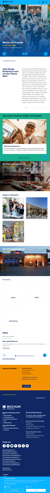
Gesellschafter (8, 415)
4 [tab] (24, 157)
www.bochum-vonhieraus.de (10, 454)
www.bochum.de (7, 470)
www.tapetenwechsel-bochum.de (12, 459)
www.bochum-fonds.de (9, 461)
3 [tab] (26, 53)
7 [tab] (29, 157)
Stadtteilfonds (8, 423)
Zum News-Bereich (9, 359)
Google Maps (26, 386)
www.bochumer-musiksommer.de (12, 455)
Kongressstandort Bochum (11, 428)
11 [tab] (31, 355)
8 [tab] (26, 355)
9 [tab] (28, 355)
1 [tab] (23, 53)
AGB (5, 476)
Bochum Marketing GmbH (11, 413)
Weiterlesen (6, 348)
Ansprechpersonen (9, 417)
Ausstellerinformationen (10, 419)
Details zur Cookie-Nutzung (9, 484)
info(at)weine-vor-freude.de (29, 377)
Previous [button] (4, 54)
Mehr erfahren (9, 261)
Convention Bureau (9, 425)
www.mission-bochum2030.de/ (11, 464)
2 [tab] (25, 53)
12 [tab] (33, 355)
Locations (6, 430)
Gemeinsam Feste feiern (9, 61)
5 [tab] (26, 157)
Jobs (5, 421)
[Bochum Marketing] (8, 2)
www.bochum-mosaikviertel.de (11, 463)
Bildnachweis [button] (40, 398)
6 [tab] (27, 157)
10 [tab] (30, 355)
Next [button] (45, 54)
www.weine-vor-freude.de (29, 379)
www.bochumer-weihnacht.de (11, 457)
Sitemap (6, 474)
